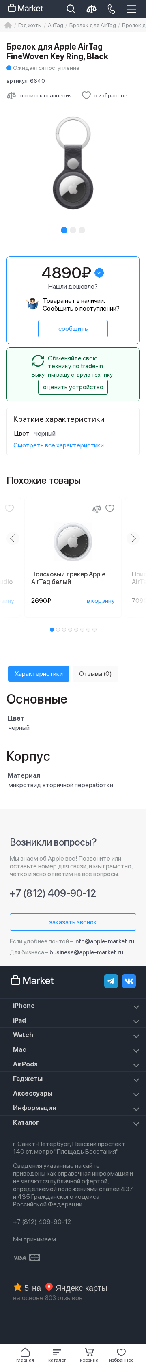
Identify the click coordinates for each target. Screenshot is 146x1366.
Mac (19, 1049)
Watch (23, 1035)
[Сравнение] (97, 509)
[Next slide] (133, 538)
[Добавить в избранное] (9, 509)
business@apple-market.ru (86, 952)
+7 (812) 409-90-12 (53, 893)
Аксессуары (32, 1093)
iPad (19, 1020)
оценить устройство (73, 387)
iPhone (24, 1006)
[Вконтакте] (129, 981)
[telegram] (111, 981)
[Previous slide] (12, 538)
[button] (57, 1355)
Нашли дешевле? (73, 286)
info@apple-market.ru (104, 941)
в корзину (101, 600)
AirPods (25, 1064)
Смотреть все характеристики (58, 445)
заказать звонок (73, 922)
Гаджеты (28, 1079)
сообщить (73, 328)
